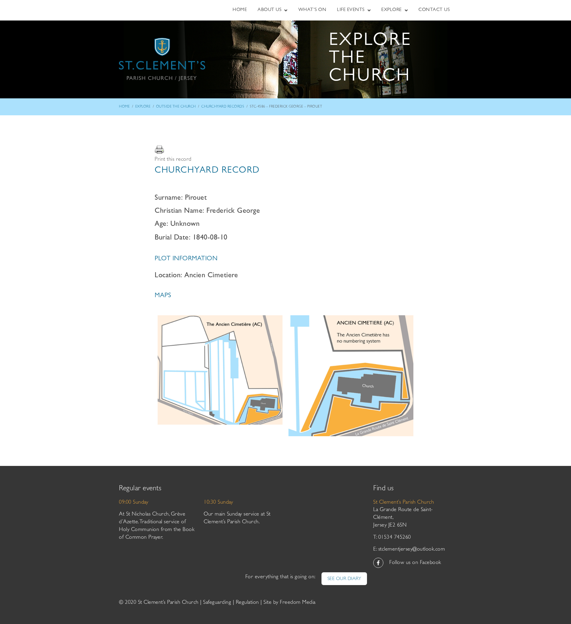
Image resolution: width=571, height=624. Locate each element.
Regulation (247, 603)
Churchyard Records (222, 107)
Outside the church (176, 107)
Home (124, 107)
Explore (143, 107)
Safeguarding (217, 603)
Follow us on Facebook (415, 563)
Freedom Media (298, 603)
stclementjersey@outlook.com (411, 549)
